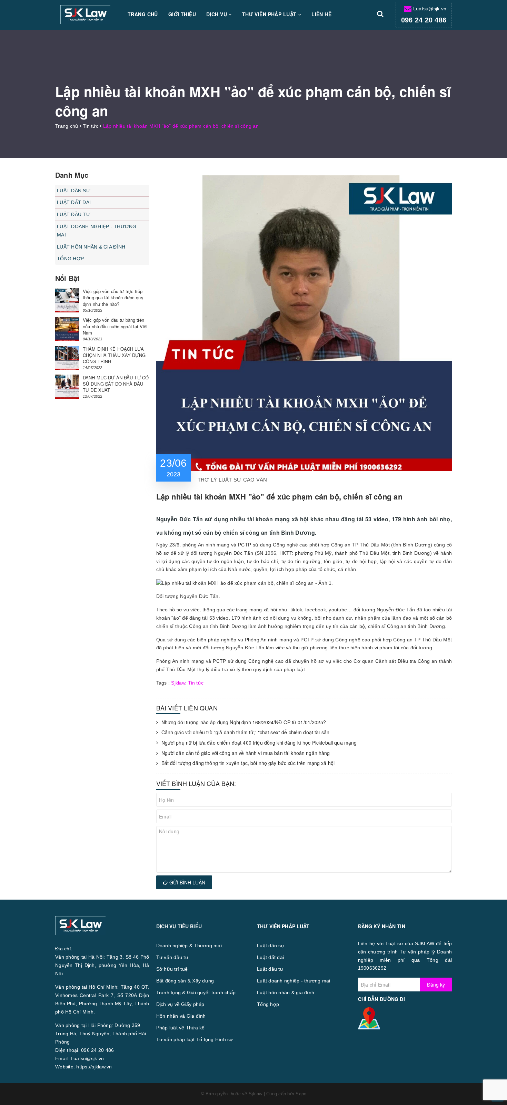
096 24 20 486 (423, 20)
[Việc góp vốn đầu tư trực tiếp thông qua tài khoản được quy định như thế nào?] (67, 300)
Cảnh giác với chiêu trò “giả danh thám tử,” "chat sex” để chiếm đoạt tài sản (245, 732)
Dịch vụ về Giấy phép (180, 1004)
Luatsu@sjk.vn (429, 8)
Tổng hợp (70, 258)
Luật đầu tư (73, 214)
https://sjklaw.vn (94, 1066)
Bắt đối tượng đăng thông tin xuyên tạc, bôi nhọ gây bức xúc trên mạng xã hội (248, 763)
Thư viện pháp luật (270, 14)
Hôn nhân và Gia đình (181, 1016)
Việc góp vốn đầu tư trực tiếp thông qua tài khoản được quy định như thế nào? (113, 297)
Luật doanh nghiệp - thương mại (97, 231)
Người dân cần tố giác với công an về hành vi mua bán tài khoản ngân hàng (245, 753)
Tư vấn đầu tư (172, 957)
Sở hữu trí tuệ (172, 969)
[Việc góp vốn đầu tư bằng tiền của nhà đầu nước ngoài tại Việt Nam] (67, 329)
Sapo (301, 1093)
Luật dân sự (73, 190)
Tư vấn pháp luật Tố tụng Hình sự (194, 1039)
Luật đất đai (74, 202)
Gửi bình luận (186, 882)
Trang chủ (143, 14)
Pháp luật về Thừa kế (180, 1027)
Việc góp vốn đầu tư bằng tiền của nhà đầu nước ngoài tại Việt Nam (115, 326)
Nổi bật (67, 278)
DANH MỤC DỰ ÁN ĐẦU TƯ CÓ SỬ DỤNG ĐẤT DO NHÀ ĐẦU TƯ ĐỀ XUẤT (116, 383)
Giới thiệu (182, 14)
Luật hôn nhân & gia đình (91, 247)
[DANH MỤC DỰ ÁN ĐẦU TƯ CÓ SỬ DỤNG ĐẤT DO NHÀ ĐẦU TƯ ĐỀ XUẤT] (67, 387)
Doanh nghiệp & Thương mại (189, 945)
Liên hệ (321, 14)
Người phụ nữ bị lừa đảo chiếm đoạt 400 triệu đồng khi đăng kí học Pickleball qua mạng (259, 742)
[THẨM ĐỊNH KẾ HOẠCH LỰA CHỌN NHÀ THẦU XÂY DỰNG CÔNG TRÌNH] (67, 358)
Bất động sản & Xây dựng (185, 980)
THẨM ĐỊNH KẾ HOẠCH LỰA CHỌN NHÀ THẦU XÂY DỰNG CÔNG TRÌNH (114, 355)
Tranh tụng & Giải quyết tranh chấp (196, 992)
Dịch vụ (217, 14)
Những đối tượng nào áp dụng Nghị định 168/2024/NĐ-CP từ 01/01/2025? (243, 722)
